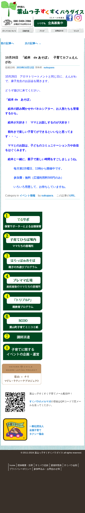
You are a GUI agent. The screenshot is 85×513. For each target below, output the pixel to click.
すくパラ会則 (70, 465)
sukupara (49, 67)
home (12, 465)
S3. (84, 453)
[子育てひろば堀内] (22, 249)
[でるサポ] (22, 229)
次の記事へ (31, 43)
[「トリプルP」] (22, 309)
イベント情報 (27, 195)
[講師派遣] (22, 341)
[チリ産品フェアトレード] (21, 383)
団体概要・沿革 (25, 465)
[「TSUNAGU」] (22, 330)
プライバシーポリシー (20, 469)
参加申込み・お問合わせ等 (47, 469)
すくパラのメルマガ (40, 401)
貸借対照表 (56, 465)
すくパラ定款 (41, 465)
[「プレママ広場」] (22, 289)
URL (72, 195)
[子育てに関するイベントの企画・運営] (22, 359)
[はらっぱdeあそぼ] (22, 269)
